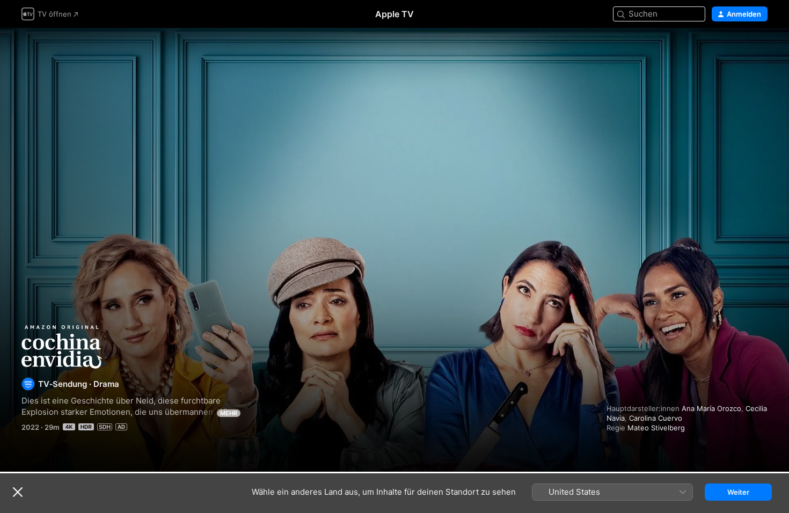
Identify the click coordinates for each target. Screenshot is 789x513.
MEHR (228, 413)
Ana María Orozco (711, 408)
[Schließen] (18, 492)
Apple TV (394, 14)
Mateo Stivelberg (656, 427)
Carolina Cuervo (655, 418)
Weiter (738, 492)
